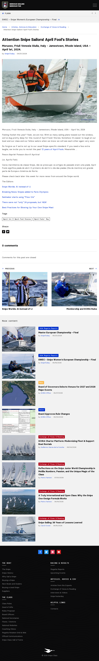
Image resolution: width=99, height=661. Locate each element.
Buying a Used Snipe (10, 587)
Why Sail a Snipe (9, 576)
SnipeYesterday (57, 596)
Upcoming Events (58, 573)
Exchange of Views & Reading (53, 27)
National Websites (9, 625)
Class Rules (7, 603)
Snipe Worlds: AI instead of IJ (16, 186)
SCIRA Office (45, 393)
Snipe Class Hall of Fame (12, 640)
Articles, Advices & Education (23, 27)
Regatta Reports (57, 569)
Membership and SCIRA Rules (82, 309)
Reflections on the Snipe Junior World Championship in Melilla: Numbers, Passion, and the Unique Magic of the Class (66, 471)
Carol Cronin (45, 526)
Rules (41, 410)
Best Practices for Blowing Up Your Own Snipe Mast (27, 207)
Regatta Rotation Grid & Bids (14, 632)
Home (4, 27)
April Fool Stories (23, 219)
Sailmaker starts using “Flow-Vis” (18, 197)
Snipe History (7, 573)
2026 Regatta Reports (48, 328)
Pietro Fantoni (46, 478)
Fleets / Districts (9, 622)
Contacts (54, 609)
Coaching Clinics (9, 629)
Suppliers (6, 591)
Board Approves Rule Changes (54, 414)
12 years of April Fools (53, 149)
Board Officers (8, 614)
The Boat (6, 563)
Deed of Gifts (7, 607)
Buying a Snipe (8, 580)
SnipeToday (9, 53)
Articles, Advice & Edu (63, 579)
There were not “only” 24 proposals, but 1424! (24, 202)
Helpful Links (58, 602)
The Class (7, 597)
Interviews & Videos (59, 592)
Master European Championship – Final (58, 332)
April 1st (7, 219)
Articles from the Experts (61, 585)
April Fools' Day (41, 219)
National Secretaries (10, 618)
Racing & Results (60, 563)
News (41, 383)
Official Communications (12, 636)
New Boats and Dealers (12, 584)
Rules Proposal (8, 611)
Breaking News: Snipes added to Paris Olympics (25, 192)
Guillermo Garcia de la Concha (52, 447)
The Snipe (6, 569)
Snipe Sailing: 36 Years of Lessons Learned (60, 522)
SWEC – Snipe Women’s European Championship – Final (67, 359)
